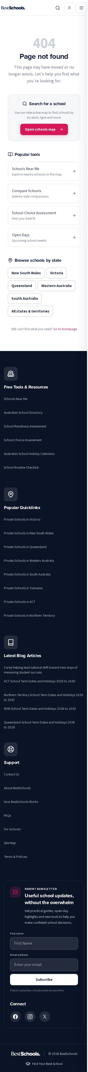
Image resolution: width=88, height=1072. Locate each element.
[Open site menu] (81, 7)
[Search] (57, 7)
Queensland (21, 285)
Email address (19, 955)
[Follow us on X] (44, 1016)
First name (16, 933)
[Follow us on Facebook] (15, 1016)
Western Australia (56, 285)
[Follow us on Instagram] (30, 1016)
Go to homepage (65, 329)
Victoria (56, 273)
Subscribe (44, 979)
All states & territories (30, 311)
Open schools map (40, 129)
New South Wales (26, 273)
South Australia (24, 298)
